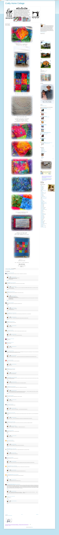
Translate (45, 71)
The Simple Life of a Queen (43, 124)
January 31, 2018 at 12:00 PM (10, 430)
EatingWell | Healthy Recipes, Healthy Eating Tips (46, 132)
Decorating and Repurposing (43, 198)
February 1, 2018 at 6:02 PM (13, 444)
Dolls (41, 199)
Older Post (37, 514)
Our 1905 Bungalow (43, 214)
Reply (7, 274)
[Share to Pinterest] (15, 268)
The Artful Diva (8, 386)
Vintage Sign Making (43, 225)
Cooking (42, 195)
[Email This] (12, 268)
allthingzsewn (8, 368)
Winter (41, 226)
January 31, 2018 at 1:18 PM (13, 408)
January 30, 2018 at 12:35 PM (13, 390)
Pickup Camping (42, 217)
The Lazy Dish (42, 157)
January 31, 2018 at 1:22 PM (13, 417)
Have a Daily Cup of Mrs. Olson (10, 474)
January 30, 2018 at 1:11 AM (11, 321)
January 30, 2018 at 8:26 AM (13, 334)
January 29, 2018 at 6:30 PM (13, 282)
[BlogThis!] (13, 268)
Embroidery (8, 269)
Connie (9, 334)
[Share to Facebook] (14, 268)
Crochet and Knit (42, 196)
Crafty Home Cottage (14, 3)
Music (41, 212)
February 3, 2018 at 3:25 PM (17, 484)
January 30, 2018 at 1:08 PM (10, 395)
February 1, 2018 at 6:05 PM (13, 461)
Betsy (7, 302)
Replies (8, 285)
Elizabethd (8, 321)
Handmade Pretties (10, 269)
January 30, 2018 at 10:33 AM (14, 377)
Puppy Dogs (42, 218)
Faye (7, 457)
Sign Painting (42, 221)
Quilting (13, 269)
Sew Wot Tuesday (45, 134)
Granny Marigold (8, 282)
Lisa (7, 430)
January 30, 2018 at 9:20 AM (12, 368)
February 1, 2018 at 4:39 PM (10, 457)
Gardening (42, 205)
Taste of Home (42, 148)
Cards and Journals (43, 193)
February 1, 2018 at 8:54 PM (15, 474)
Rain (7, 395)
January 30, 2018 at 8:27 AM (13, 346)
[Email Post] (11, 268)
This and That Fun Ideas (43, 223)
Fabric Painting (42, 201)
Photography (42, 216)
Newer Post (6, 514)
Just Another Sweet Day (43, 209)
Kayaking (42, 210)
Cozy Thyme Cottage (9, 377)
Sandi (7, 342)
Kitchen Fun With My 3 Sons (44, 151)
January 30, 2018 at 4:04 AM (10, 342)
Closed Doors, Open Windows (44, 108)
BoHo (41, 191)
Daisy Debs (8, 496)
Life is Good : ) (42, 128)
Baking (41, 189)
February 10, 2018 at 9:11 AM (12, 496)
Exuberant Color (42, 112)
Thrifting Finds (42, 224)
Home (22, 514)
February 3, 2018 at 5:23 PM (13, 491)
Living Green (42, 211)
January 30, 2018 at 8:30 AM (13, 355)
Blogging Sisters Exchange (43, 190)
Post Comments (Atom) (10, 515)
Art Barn (41, 187)
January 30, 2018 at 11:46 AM (13, 386)
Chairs (41, 194)
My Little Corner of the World (44, 116)
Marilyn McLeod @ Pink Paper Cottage (10, 484)
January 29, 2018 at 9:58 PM (11, 302)
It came (44, 138)
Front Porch (42, 204)
